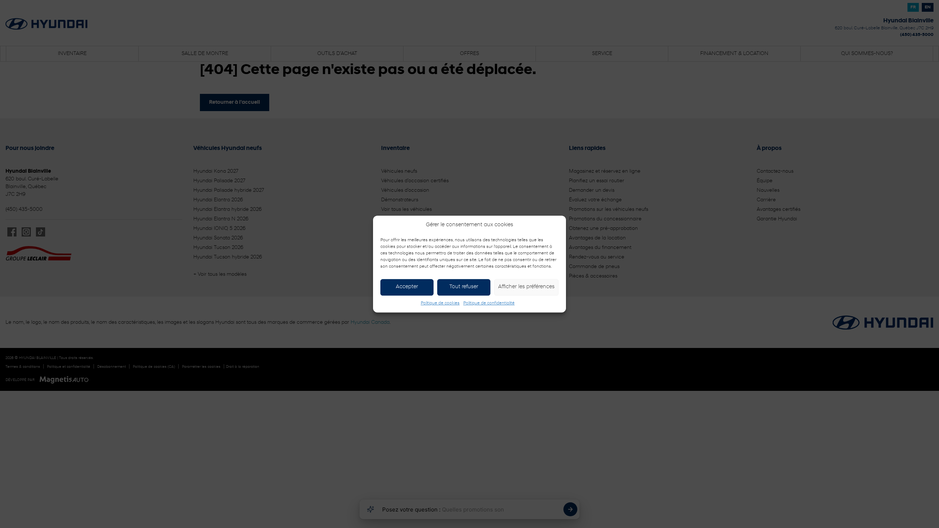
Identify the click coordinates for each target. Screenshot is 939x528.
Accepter (407, 287)
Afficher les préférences (526, 287)
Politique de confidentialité (489, 303)
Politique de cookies (440, 303)
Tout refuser (463, 287)
